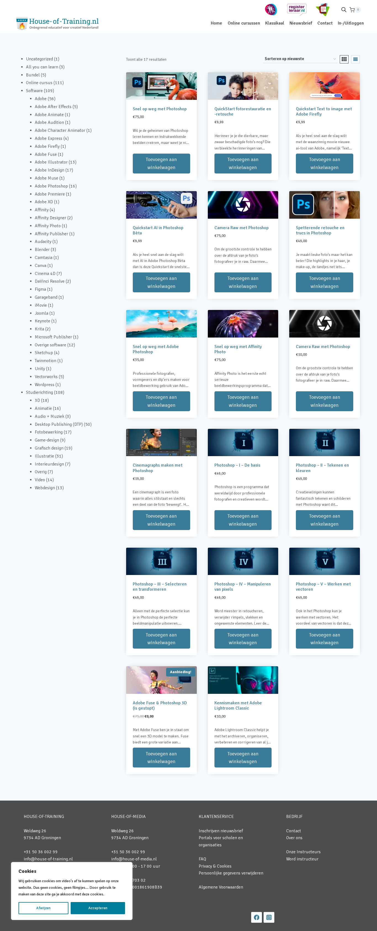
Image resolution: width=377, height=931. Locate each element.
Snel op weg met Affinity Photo (238, 349)
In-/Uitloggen (351, 23)
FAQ (202, 859)
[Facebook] (256, 917)
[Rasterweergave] (344, 59)
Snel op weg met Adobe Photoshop (156, 349)
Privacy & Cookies (215, 866)
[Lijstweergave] (355, 59)
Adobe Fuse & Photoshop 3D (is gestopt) (160, 705)
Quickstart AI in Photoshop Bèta (158, 230)
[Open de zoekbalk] (344, 9)
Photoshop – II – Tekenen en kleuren (322, 467)
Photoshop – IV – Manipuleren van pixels (242, 586)
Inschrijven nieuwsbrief (221, 831)
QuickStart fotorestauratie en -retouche (242, 111)
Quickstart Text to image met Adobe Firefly (324, 111)
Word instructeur (302, 859)
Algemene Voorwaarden (221, 887)
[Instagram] (269, 917)
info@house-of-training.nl (48, 859)
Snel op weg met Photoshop (160, 109)
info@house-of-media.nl (134, 859)
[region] (71, 891)
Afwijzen (43, 908)
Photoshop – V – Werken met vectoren (323, 586)
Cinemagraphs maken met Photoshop (157, 467)
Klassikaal (274, 23)
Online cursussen (244, 23)
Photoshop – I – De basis (237, 465)
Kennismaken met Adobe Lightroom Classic (238, 705)
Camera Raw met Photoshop (241, 228)
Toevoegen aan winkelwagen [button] (161, 163)
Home (216, 23)
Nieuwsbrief (301, 23)
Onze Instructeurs (303, 852)
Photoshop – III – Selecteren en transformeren (160, 586)
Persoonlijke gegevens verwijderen (231, 873)
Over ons (294, 838)
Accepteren (97, 908)
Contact (325, 23)
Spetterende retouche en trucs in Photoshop (320, 230)
